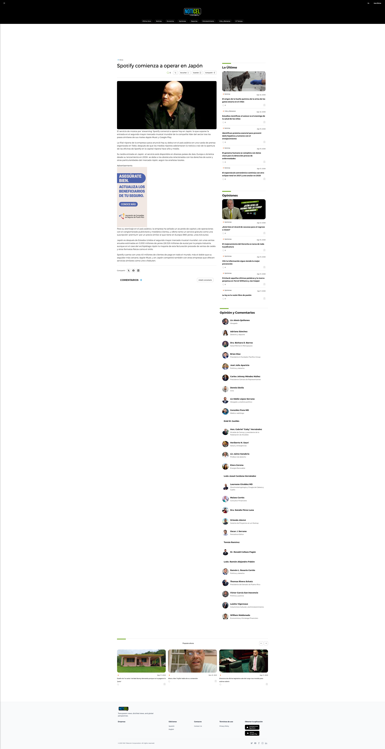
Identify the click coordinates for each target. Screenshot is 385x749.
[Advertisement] (192, 39)
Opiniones (182, 21)
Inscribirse (377, 3)
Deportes (194, 21)
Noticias (159, 21)
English (171, 729)
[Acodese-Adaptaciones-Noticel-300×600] (167, 197)
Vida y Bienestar (224, 21)
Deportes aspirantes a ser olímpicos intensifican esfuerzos (188, 678)
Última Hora (146, 21)
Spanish (171, 726)
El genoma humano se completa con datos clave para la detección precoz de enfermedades (241, 155)
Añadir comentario (205, 280)
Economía (170, 21)
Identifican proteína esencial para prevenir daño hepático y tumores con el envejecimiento (241, 136)
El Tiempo (239, 21)
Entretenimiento (208, 21)
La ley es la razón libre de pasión (236, 295)
